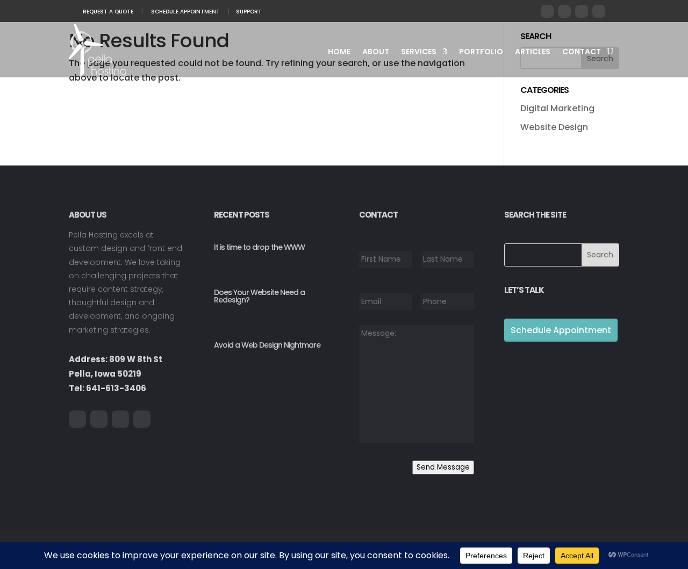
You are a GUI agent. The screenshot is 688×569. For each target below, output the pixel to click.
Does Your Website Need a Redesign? (259, 296)
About (375, 52)
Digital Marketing (557, 108)
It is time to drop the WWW (259, 247)
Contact (581, 52)
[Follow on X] (564, 11)
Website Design (554, 127)
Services (418, 52)
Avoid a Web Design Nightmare (267, 345)
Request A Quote (108, 12)
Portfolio (481, 52)
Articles (532, 52)
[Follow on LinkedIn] (581, 11)
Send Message (443, 467)
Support (249, 12)
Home (339, 52)
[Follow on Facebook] (547, 11)
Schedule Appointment (185, 12)
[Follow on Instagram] (598, 11)
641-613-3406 (116, 388)
